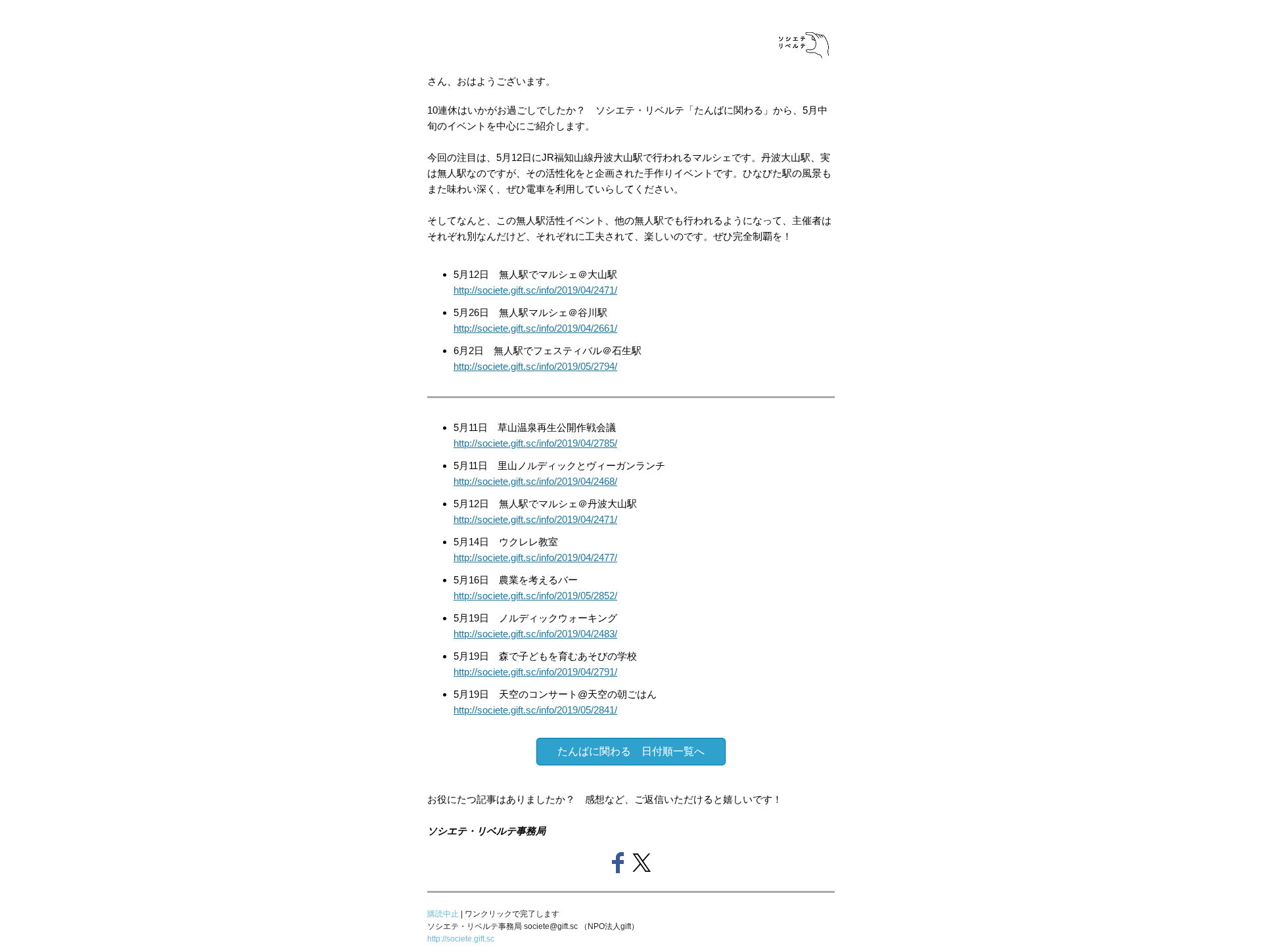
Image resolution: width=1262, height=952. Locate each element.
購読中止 (444, 913)
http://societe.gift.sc (460, 938)
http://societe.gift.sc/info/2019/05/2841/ (535, 709)
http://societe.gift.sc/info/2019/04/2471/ (535, 290)
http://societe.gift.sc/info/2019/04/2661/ (535, 328)
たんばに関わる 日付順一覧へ (631, 751)
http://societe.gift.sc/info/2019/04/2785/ (535, 443)
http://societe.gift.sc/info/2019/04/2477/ (535, 557)
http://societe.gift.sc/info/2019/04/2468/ (535, 481)
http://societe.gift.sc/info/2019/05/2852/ (535, 595)
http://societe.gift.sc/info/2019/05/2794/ (535, 366)
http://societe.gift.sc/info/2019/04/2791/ (535, 671)
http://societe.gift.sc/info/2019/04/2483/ (535, 633)
